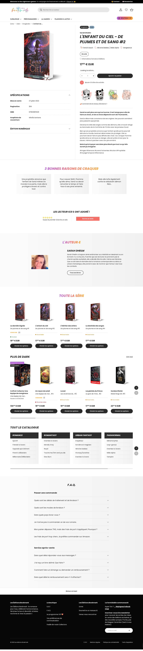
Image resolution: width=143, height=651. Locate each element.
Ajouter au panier (115, 76)
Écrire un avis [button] (87, 219)
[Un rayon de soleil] (46, 375)
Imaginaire (26, 24)
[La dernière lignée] (21, 312)
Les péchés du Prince (94, 391)
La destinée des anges (95, 326)
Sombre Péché (116, 391)
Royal (46, 449)
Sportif (15, 441)
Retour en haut (71, 591)
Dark (18, 24)
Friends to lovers (19, 445)
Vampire (110, 457)
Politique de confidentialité (111, 642)
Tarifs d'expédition (127, 642)
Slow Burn (47, 457)
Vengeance (127, 47)
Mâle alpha (111, 453)
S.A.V (48, 606)
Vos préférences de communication (54, 619)
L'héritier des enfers (69, 326)
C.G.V (85, 642)
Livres (12, 24)
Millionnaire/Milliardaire (21, 457)
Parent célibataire (19, 453)
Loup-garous (112, 445)
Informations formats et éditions (93, 59)
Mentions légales (95, 642)
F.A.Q (48, 610)
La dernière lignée (17, 326)
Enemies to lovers (50, 441)
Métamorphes (112, 441)
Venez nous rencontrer (88, 614)
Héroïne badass (81, 449)
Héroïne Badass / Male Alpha (108, 47)
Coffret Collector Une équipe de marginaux (19, 392)
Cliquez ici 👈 (70, 2)
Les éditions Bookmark (21, 642)
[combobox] (73, 9)
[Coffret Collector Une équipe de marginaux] (21, 375)
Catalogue (14, 19)
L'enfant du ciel (41, 326)
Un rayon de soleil (42, 391)
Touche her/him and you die (54, 453)
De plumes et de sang (101, 39)
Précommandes (30, 19)
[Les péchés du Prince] (97, 375)
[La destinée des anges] (97, 312)
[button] (131, 10)
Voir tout (129, 357)
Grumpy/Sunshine (82, 453)
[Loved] (71, 375)
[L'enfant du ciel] (46, 312)
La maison (45, 19)
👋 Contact (115, 2)
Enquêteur (79, 441)
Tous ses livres (75, 273)
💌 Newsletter (127, 2)
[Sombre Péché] (122, 375)
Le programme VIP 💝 (55, 614)
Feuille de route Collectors (57, 624)
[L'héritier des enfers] (71, 312)
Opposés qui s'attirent (21, 449)
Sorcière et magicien (83, 445)
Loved (63, 391)
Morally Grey (49, 445)
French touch (88, 47)
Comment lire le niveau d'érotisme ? (94, 104)
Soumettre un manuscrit (88, 610)
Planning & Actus (62, 19)
